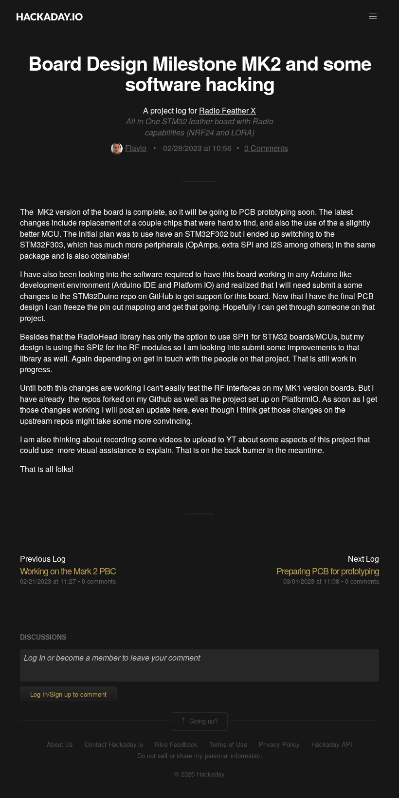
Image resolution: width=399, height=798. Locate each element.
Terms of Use (228, 744)
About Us (60, 744)
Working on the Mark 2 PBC (68, 570)
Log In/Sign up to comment (68, 694)
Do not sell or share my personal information (199, 755)
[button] (372, 16)
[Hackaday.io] (49, 16)
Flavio (135, 147)
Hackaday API (331, 744)
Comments (266, 147)
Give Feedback (176, 744)
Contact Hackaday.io (114, 744)
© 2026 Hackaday (199, 774)
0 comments (99, 581)
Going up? (202, 720)
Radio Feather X (227, 110)
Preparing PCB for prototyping (327, 570)
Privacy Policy (279, 744)
